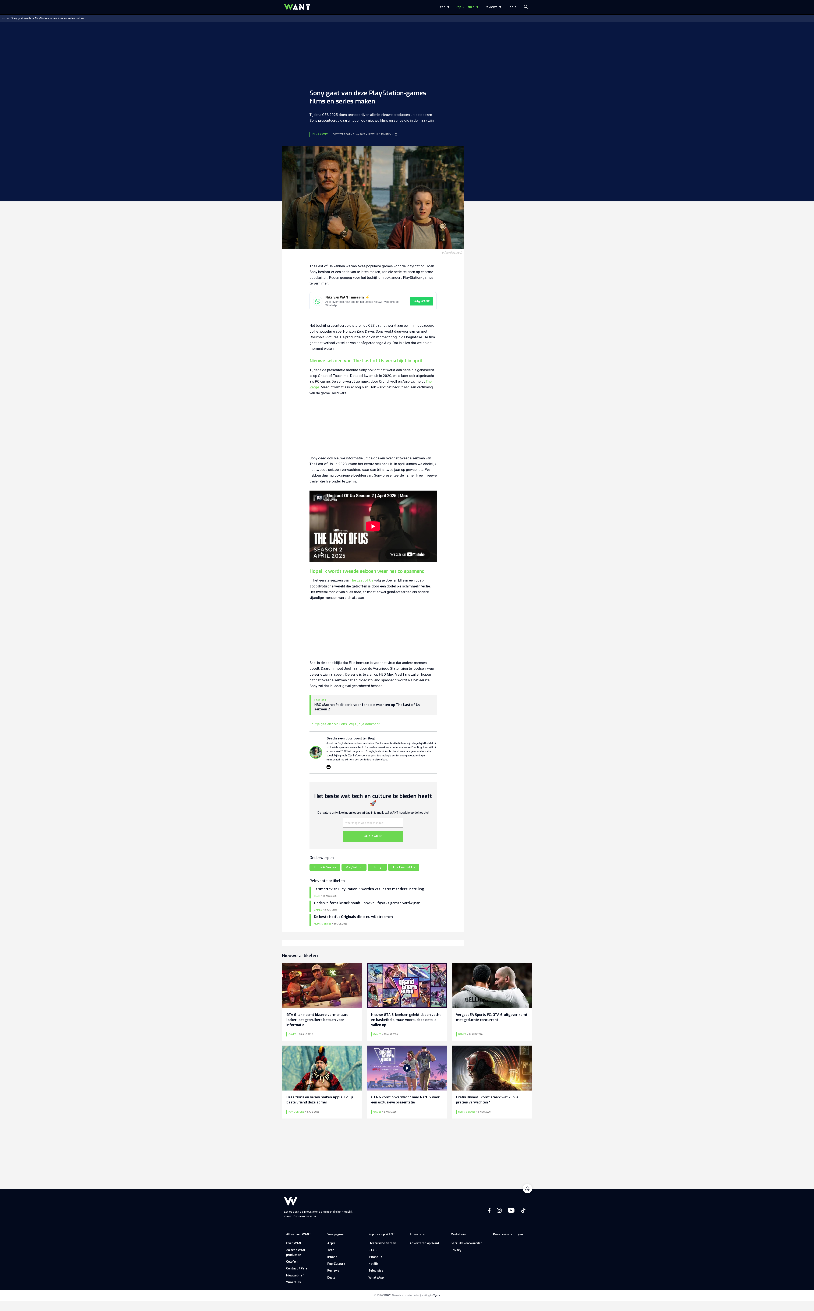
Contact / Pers (296, 1268)
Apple (331, 1243)
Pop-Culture (465, 7)
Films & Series (320, 134)
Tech (441, 7)
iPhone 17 (375, 1257)
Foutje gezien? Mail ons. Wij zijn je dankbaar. (344, 724)
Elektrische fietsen (382, 1243)
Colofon (292, 1262)
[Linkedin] (328, 767)
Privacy (456, 1250)
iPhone (332, 1257)
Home (5, 18)
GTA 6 (372, 1250)
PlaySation (354, 867)
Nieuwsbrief (295, 1275)
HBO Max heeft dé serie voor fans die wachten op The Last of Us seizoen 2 (367, 707)
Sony (377, 867)
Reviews (491, 7)
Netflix (373, 1264)
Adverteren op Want (424, 1243)
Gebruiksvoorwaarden (466, 1243)
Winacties (293, 1282)
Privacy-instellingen (508, 1234)
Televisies (375, 1271)
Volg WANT (422, 301)
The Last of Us (361, 580)
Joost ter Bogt (340, 134)
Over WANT (294, 1243)
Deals (511, 7)
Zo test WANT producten (296, 1252)
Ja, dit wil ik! (373, 836)
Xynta (436, 1295)
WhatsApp (376, 1278)
